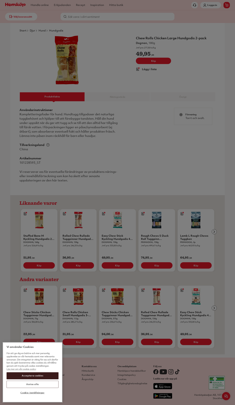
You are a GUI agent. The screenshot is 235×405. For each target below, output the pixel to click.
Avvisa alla (32, 384)
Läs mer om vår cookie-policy (21, 368)
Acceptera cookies (32, 375)
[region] (33, 372)
